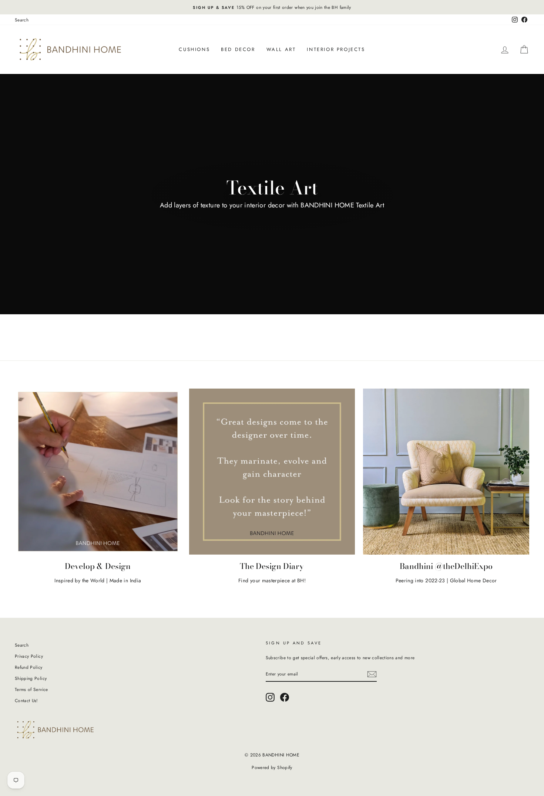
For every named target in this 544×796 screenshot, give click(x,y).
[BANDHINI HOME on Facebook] (284, 697)
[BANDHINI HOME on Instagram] (270, 697)
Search (21, 20)
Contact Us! (26, 700)
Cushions (194, 49)
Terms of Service (31, 689)
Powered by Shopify (272, 767)
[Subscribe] (372, 674)
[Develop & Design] (98, 472)
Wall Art (281, 49)
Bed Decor (238, 49)
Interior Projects (336, 49)
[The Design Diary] (272, 472)
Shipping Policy (31, 678)
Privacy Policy (29, 656)
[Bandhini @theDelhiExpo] (446, 472)
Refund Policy (29, 667)
